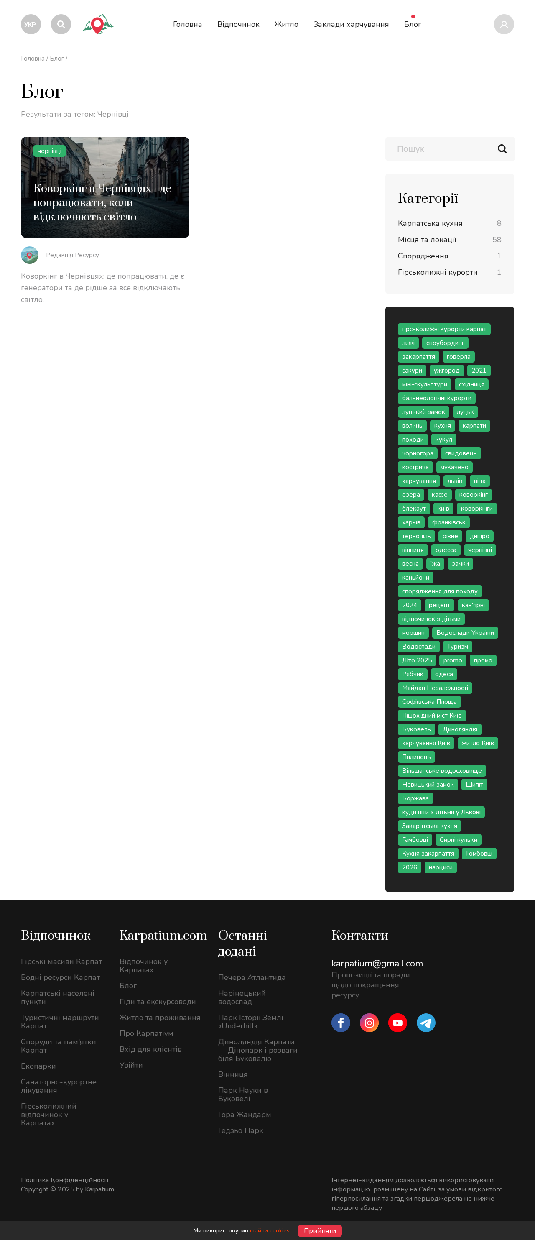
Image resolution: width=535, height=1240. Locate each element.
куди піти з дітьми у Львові (441, 812)
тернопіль (416, 536)
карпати (474, 426)
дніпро (479, 536)
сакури (412, 370)
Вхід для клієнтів (151, 1049)
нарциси (441, 867)
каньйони (415, 577)
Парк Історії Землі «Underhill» (250, 1021)
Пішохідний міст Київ (432, 715)
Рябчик (412, 674)
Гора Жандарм (244, 1114)
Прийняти (320, 1230)
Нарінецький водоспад (242, 997)
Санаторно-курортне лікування (59, 1086)
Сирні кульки (458, 840)
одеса (444, 674)
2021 (479, 370)
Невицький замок (428, 784)
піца (480, 481)
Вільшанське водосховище (442, 771)
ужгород (447, 370)
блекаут (414, 508)
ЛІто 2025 (417, 660)
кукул (444, 439)
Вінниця (233, 1074)
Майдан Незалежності (435, 688)
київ (443, 508)
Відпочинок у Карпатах (144, 965)
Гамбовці (415, 840)
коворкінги (477, 508)
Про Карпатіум (146, 1033)
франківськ (449, 522)
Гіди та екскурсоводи (158, 1001)
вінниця (413, 550)
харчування (419, 481)
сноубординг (445, 343)
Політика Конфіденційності (64, 1180)
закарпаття (418, 357)
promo (452, 660)
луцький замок (423, 412)
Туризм (457, 646)
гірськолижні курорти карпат (444, 329)
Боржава (415, 798)
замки (460, 564)
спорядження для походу (440, 591)
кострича (415, 467)
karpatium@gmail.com (377, 963)
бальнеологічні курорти (436, 398)
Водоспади (419, 646)
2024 (409, 605)
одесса (446, 550)
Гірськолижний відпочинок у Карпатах (48, 1114)
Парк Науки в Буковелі (243, 1094)
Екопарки (38, 1066)
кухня (442, 426)
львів (455, 481)
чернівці (480, 550)
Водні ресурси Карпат (60, 977)
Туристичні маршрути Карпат (60, 1021)
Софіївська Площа (429, 702)
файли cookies (270, 1231)
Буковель (416, 729)
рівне (450, 536)
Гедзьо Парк (240, 1130)
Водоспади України (465, 633)
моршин (413, 633)
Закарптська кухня (429, 826)
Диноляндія (460, 729)
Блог (57, 58)
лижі (408, 343)
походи (413, 439)
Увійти (131, 1065)
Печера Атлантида (252, 977)
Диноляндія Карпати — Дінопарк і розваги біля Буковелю (258, 1050)
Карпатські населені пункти (57, 997)
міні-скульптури (424, 384)
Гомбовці (479, 853)
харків (411, 522)
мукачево (455, 467)
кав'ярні (473, 605)
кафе (440, 495)
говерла (459, 357)
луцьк (465, 412)
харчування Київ (426, 743)
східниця (471, 384)
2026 (409, 867)
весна (410, 564)
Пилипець (416, 757)
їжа (435, 564)
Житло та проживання (160, 1017)
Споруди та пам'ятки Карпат (58, 1046)
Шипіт (474, 784)
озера (411, 495)
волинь (412, 426)
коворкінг (473, 495)
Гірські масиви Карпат (61, 961)
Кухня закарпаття (428, 853)
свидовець (461, 453)
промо (483, 660)
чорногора (417, 453)
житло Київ (478, 743)
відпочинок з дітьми (431, 619)
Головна (33, 58)
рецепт (439, 605)
